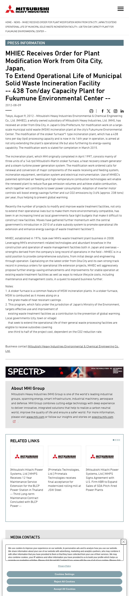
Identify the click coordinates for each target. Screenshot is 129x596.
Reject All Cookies (64, 581)
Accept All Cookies (64, 589)
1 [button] (113, 440)
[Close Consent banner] (123, 542)
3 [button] (117, 440)
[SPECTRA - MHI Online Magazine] (64, 370)
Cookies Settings (64, 574)
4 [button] (119, 440)
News (17, 22)
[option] (29, 477)
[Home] (27, 8)
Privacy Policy (64, 566)
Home (8, 22)
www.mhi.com (35, 417)
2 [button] (115, 440)
